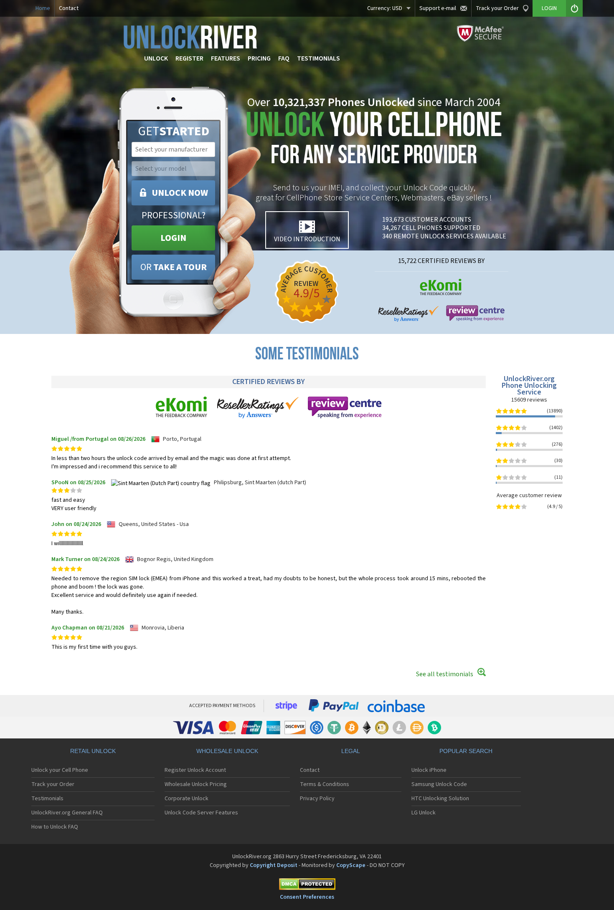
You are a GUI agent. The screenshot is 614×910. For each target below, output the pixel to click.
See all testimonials (444, 674)
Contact (69, 8)
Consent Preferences (307, 897)
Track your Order (497, 8)
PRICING (259, 58)
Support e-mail (437, 8)
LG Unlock (423, 813)
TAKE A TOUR (173, 267)
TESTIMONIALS (318, 58)
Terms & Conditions (324, 784)
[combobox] (172, 149)
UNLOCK (156, 58)
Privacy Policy (317, 798)
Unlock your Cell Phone (59, 770)
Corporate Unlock (186, 798)
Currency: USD (384, 8)
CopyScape (350, 865)
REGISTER (189, 58)
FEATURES (225, 58)
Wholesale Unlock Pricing (196, 784)
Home (43, 8)
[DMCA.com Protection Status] (307, 885)
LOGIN (173, 238)
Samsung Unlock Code (439, 784)
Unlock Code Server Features (201, 813)
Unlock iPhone (429, 770)
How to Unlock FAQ (54, 827)
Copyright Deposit (273, 865)
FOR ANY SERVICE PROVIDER (374, 141)
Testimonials (47, 798)
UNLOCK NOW (180, 193)
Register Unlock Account (195, 770)
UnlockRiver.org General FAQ (67, 813)
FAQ (283, 58)
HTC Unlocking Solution (440, 798)
